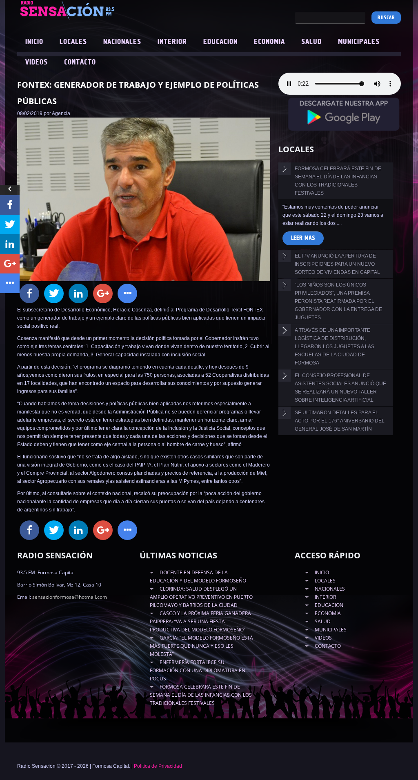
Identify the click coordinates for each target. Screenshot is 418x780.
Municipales (359, 42)
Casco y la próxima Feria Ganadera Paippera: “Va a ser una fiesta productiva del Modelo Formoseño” (200, 621)
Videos (36, 62)
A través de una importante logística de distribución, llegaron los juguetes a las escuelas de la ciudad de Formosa (334, 346)
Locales (73, 42)
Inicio (34, 42)
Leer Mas (303, 238)
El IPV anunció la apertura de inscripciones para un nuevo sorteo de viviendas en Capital (337, 264)
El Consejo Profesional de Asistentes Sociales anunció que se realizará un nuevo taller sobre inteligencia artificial (340, 388)
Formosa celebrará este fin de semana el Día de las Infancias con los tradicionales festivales (338, 181)
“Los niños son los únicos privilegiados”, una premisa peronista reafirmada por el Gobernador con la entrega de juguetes (338, 301)
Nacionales (122, 42)
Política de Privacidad (158, 766)
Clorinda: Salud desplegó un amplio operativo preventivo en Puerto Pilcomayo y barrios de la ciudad (201, 597)
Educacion (220, 42)
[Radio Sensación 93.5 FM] (94, 10)
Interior (172, 42)
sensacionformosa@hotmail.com (69, 596)
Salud (311, 42)
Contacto (80, 62)
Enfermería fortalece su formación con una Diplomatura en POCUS (197, 670)
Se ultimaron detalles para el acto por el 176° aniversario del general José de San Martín (340, 421)
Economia (269, 42)
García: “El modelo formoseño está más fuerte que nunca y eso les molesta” (201, 646)
